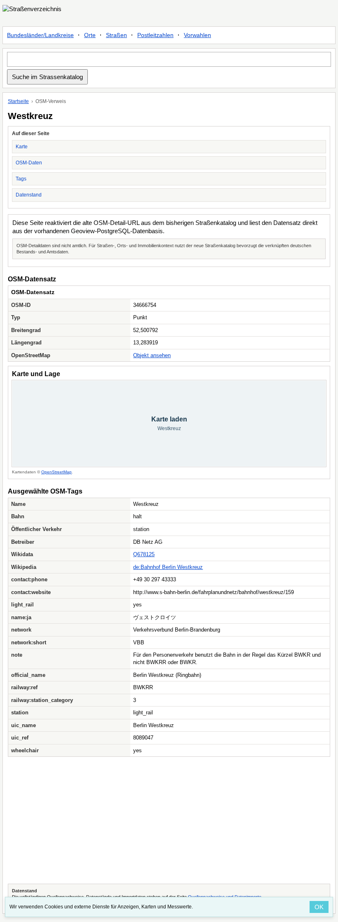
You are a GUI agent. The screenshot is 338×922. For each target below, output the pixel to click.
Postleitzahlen (155, 35)
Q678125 (144, 554)
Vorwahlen (197, 35)
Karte (22, 147)
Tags (21, 179)
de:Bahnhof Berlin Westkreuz (168, 567)
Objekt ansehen (152, 355)
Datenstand (29, 195)
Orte (90, 35)
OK (319, 906)
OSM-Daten (29, 163)
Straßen (116, 35)
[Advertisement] (169, 820)
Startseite (18, 101)
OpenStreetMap (56, 472)
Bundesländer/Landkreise (40, 35)
